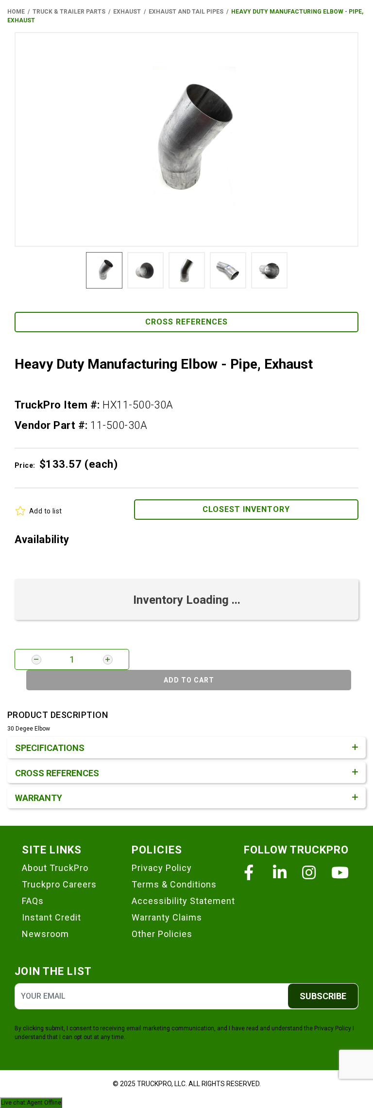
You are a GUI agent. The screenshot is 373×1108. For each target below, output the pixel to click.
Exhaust (127, 11)
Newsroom (45, 934)
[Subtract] (36, 660)
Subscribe (323, 996)
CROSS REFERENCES (186, 321)
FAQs (33, 901)
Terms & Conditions (174, 884)
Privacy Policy (162, 868)
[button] (186, 139)
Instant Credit (51, 917)
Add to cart (189, 680)
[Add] (108, 660)
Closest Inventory (246, 509)
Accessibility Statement (183, 901)
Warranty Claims (167, 917)
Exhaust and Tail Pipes (186, 11)
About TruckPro (55, 868)
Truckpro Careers (59, 884)
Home (16, 11)
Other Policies (162, 934)
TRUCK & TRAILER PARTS (69, 11)
